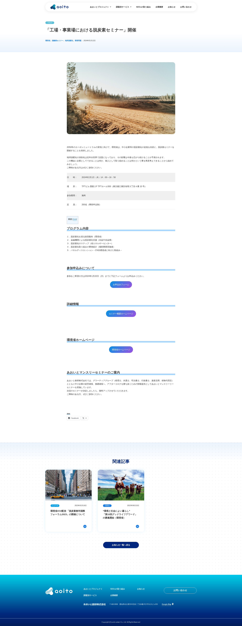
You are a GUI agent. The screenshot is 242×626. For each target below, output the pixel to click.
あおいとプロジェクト (99, 7)
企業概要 (159, 7)
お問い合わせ (186, 7)
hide (74, 219)
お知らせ (171, 7)
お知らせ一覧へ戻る (121, 545)
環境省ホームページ (121, 350)
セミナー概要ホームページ (121, 314)
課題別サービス (122, 7)
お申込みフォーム (121, 284)
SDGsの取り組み (143, 7)
